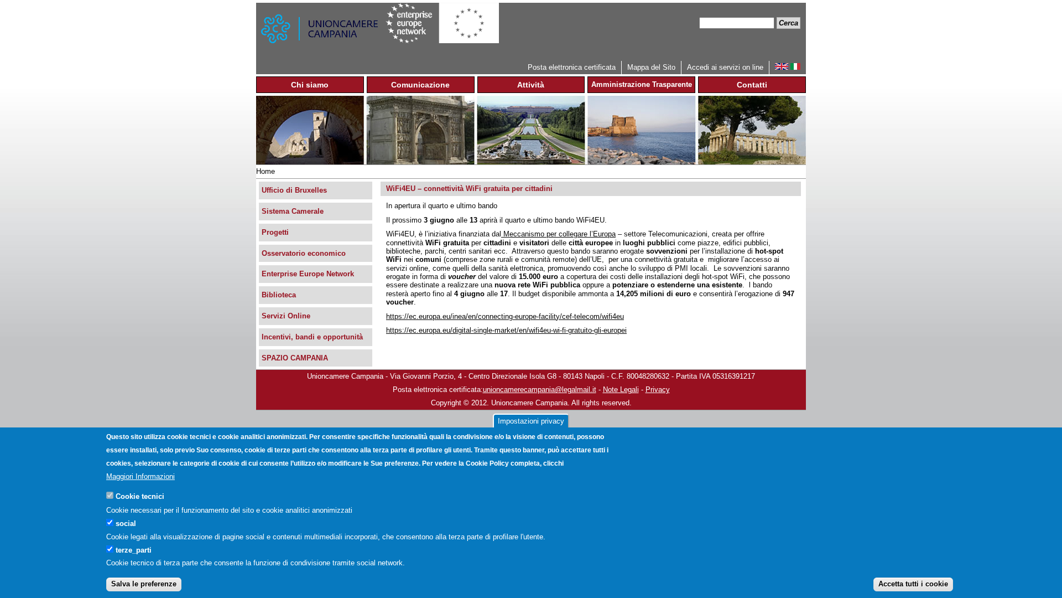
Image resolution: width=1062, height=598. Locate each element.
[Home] (321, 32)
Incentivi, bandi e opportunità (312, 337)
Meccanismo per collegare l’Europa (558, 234)
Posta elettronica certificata (572, 67)
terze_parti (134, 549)
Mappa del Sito (651, 67)
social (126, 523)
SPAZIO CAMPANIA (295, 358)
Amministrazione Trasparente (641, 84)
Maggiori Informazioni (140, 476)
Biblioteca (279, 295)
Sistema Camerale (293, 211)
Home (265, 171)
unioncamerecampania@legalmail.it (539, 389)
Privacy (657, 389)
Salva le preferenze (143, 584)
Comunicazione (420, 84)
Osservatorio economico (304, 253)
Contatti (752, 84)
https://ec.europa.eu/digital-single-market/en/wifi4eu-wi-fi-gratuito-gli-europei (506, 330)
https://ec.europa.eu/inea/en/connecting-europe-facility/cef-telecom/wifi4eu (505, 316)
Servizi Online (286, 316)
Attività (530, 84)
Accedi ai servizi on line (725, 67)
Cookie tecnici (140, 496)
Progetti (275, 232)
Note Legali (621, 389)
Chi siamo (310, 84)
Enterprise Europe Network (308, 274)
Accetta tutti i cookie (913, 584)
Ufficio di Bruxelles (294, 190)
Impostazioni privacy (531, 421)
